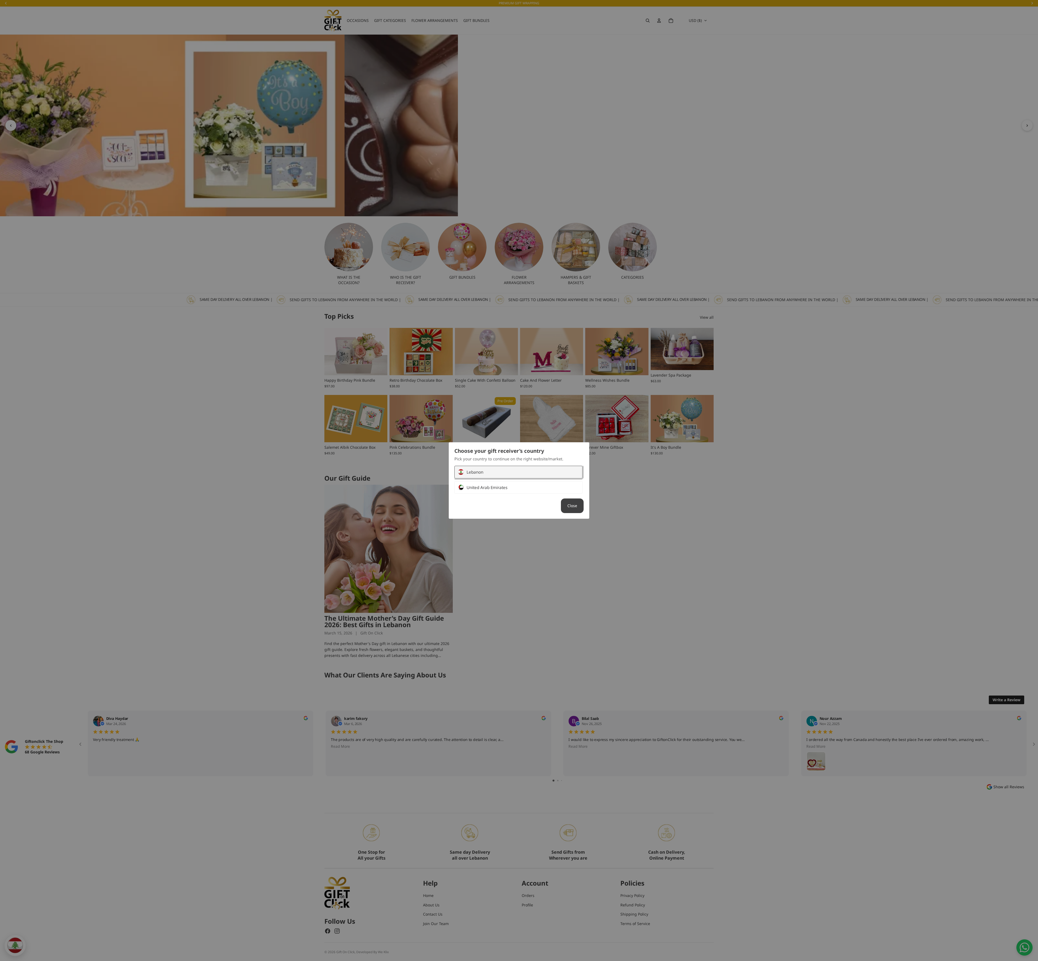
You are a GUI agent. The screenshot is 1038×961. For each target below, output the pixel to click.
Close (572, 505)
